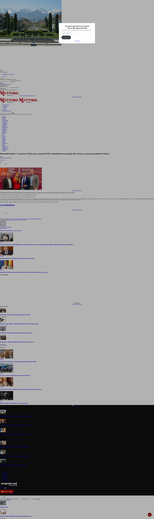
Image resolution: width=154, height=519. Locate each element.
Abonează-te (65, 37)
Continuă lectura (77, 40)
